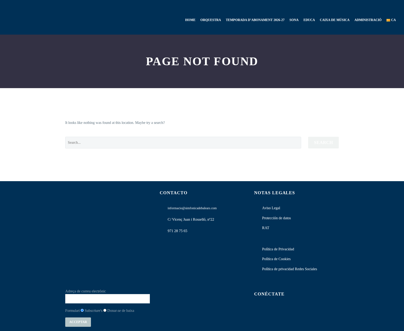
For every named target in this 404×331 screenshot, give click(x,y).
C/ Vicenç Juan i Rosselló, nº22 (191, 219)
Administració (368, 20)
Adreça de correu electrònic (85, 291)
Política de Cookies (276, 259)
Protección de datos (276, 218)
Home (190, 20)
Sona (294, 20)
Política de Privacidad (278, 249)
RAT (265, 228)
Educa (309, 20)
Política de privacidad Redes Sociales (289, 269)
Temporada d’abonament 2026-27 (255, 20)
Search (323, 142)
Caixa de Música (335, 20)
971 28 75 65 (177, 231)
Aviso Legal (271, 208)
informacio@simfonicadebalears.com (192, 208)
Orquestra (210, 20)
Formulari (72, 311)
